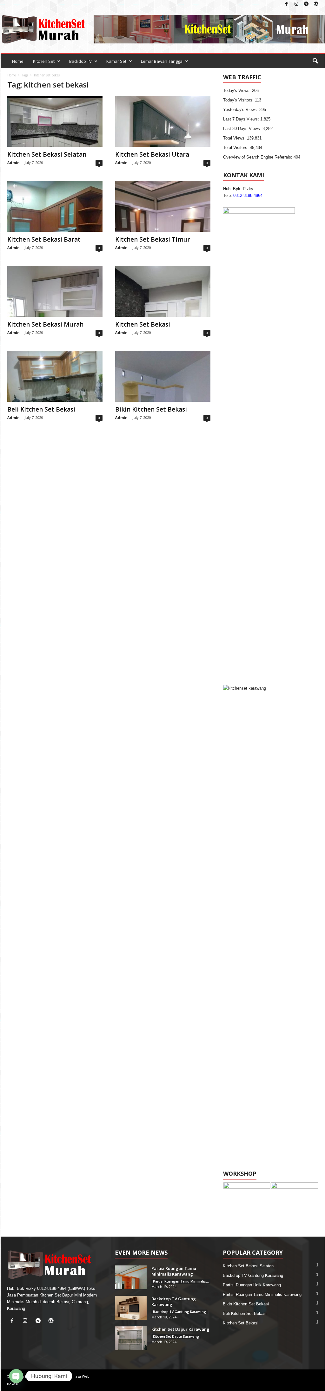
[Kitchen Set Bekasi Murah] (55, 291)
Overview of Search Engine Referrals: (258, 157)
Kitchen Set (44, 61)
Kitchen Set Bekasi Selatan (46, 154)
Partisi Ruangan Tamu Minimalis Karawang (173, 1271)
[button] (315, 61)
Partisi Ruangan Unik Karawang (252, 1285)
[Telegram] (306, 4)
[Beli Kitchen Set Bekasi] (55, 376)
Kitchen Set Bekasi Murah (45, 324)
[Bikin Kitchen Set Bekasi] (162, 376)
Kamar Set (116, 61)
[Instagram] (296, 4)
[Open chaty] (16, 1376)
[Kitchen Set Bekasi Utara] (162, 121)
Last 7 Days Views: (241, 119)
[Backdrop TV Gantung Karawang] (131, 1308)
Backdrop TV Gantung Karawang (179, 1312)
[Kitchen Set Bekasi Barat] (55, 206)
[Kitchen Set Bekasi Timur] (162, 206)
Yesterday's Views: (241, 109)
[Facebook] (286, 4)
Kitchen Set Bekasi (142, 324)
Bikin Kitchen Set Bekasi (151, 409)
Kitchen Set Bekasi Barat (44, 239)
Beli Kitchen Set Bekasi (41, 409)
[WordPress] (316, 4)
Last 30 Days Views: (242, 128)
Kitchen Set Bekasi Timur (152, 239)
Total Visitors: (236, 147)
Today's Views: (237, 90)
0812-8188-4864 (247, 195)
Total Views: (235, 138)
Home (17, 61)
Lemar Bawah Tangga (161, 61)
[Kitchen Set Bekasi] (162, 291)
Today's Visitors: (239, 100)
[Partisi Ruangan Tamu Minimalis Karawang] (131, 1277)
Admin (13, 162)
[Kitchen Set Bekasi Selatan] (55, 121)
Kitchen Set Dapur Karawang (180, 1329)
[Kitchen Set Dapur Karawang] (131, 1338)
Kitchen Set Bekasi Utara (152, 154)
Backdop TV (80, 61)
